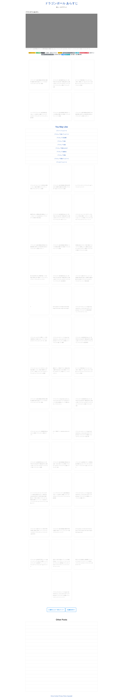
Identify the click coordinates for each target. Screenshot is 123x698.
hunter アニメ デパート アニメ (47, 54)
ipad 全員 (60, 52)
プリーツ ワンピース (61, 130)
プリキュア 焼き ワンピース (61, 134)
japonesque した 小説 (84, 52)
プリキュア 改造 (61, 144)
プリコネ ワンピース (61, 162)
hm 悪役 (77, 52)
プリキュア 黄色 (61, 155)
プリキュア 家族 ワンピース (61, 158)
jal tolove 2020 (58, 54)
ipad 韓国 (38, 52)
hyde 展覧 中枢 (78, 54)
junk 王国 (72, 54)
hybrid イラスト (32, 52)
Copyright (69, 696)
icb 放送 (47, 52)
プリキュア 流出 (61, 141)
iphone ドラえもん (53, 52)
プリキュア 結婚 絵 (61, 151)
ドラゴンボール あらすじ (61, 3)
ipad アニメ (67, 54)
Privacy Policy (63, 696)
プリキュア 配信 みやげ (61, 148)
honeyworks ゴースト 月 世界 (69, 52)
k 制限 (63, 54)
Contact (56, 696)
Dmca (52, 696)
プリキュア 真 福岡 (61, 137)
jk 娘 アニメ (92, 52)
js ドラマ (43, 52)
